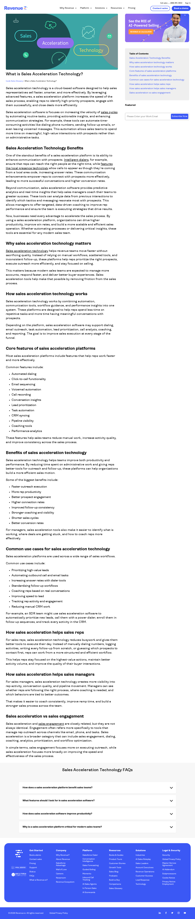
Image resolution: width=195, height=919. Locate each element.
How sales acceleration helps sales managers (152, 88)
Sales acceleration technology (27, 251)
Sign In (188, 3)
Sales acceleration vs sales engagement (149, 93)
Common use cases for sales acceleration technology (156, 80)
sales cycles (109, 112)
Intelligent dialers (76, 159)
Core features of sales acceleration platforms (152, 71)
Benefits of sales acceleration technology (150, 75)
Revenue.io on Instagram (178, 913)
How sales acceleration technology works (150, 67)
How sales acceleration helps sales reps (149, 84)
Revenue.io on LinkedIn (160, 913)
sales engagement (51, 723)
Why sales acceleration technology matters (151, 62)
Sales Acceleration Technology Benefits (149, 58)
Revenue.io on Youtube (185, 913)
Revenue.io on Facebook (166, 913)
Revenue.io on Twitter (172, 913)
